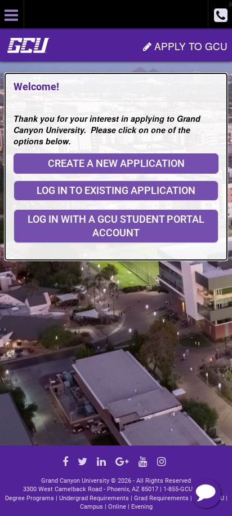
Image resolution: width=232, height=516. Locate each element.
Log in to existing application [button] (116, 190)
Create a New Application (116, 163)
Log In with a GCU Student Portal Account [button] (116, 226)
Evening (142, 506)
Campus (91, 506)
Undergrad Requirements (94, 498)
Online (117, 506)
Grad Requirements (161, 498)
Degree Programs (29, 498)
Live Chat (206, 493)
